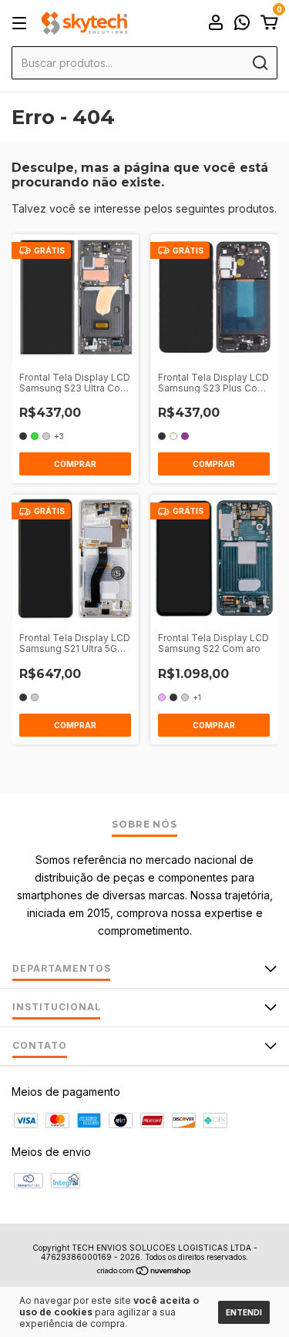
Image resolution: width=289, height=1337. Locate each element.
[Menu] (22, 23)
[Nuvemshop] (144, 1271)
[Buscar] (259, 63)
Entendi (244, 1312)
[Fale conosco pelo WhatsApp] (242, 24)
